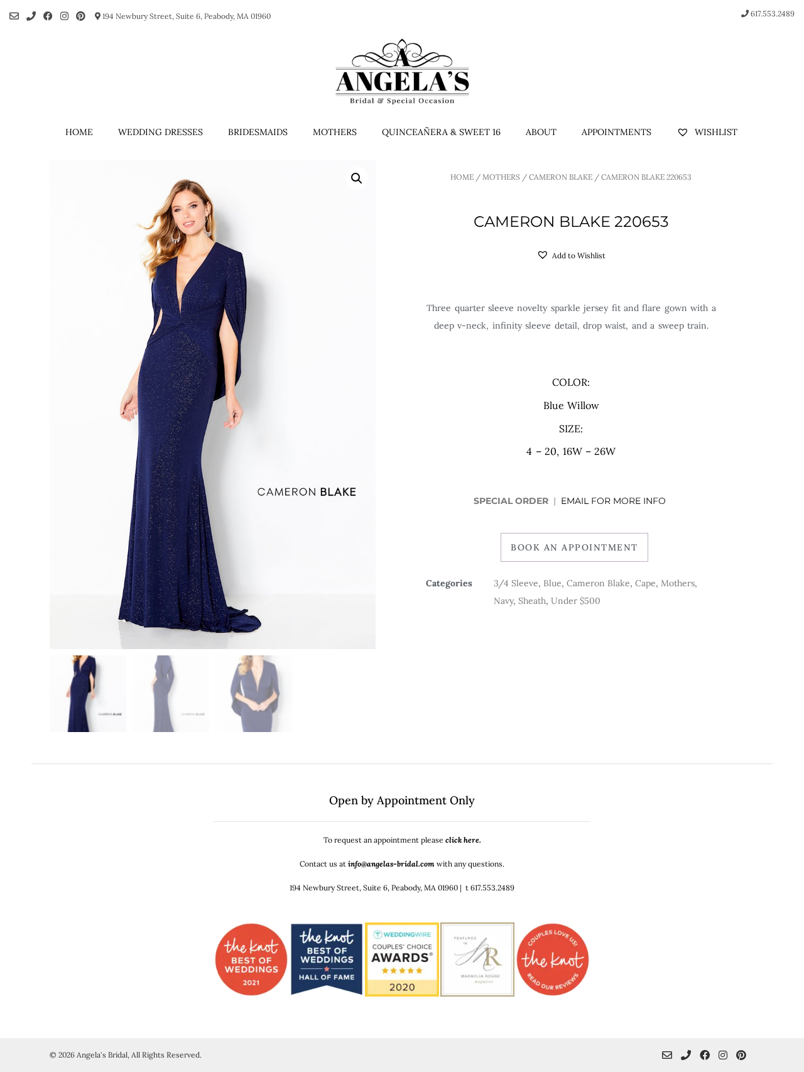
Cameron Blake (560, 177)
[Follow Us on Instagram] (64, 16)
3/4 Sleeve (516, 583)
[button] (356, 178)
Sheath (532, 600)
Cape (645, 583)
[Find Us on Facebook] (48, 16)
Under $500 (575, 600)
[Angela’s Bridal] (402, 72)
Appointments (616, 132)
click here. (463, 840)
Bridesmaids (258, 132)
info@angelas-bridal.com (391, 863)
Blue (552, 583)
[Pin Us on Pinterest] (80, 16)
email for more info (614, 500)
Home (79, 132)
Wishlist (714, 132)
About (541, 132)
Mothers (335, 132)
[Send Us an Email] (14, 16)
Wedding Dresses (160, 132)
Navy (503, 600)
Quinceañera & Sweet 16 (441, 132)
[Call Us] (31, 16)
